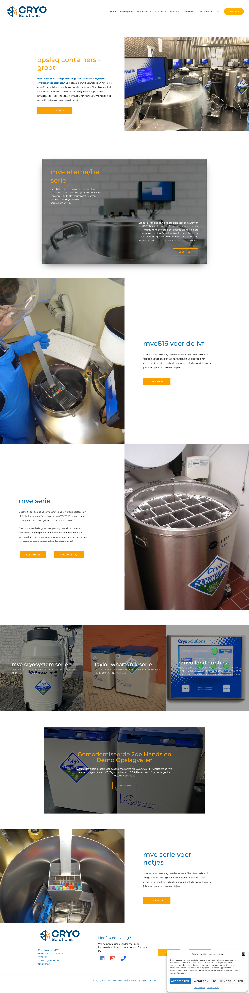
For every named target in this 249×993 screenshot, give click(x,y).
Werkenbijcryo (205, 11)
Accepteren (180, 981)
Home (113, 11)
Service (173, 11)
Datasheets (189, 11)
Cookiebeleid (199, 988)
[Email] (113, 958)
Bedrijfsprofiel (126, 11)
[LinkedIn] (102, 958)
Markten (159, 11)
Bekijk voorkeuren (228, 981)
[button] (243, 954)
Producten (142, 11)
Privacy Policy (213, 988)
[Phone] (123, 958)
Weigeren (201, 981)
